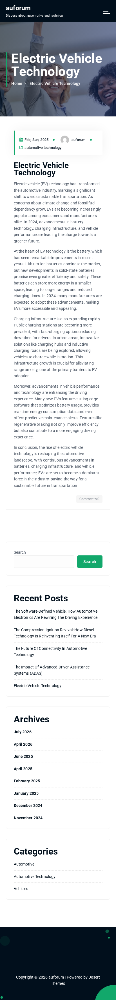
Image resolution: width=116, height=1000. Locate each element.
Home (16, 83)
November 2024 (28, 818)
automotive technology (42, 147)
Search (20, 552)
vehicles (21, 888)
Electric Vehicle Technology (55, 83)
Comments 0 (89, 499)
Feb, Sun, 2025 (36, 140)
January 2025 (26, 793)
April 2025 (23, 769)
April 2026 (23, 744)
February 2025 (27, 781)
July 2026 (23, 732)
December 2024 (28, 805)
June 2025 (23, 756)
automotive (24, 864)
